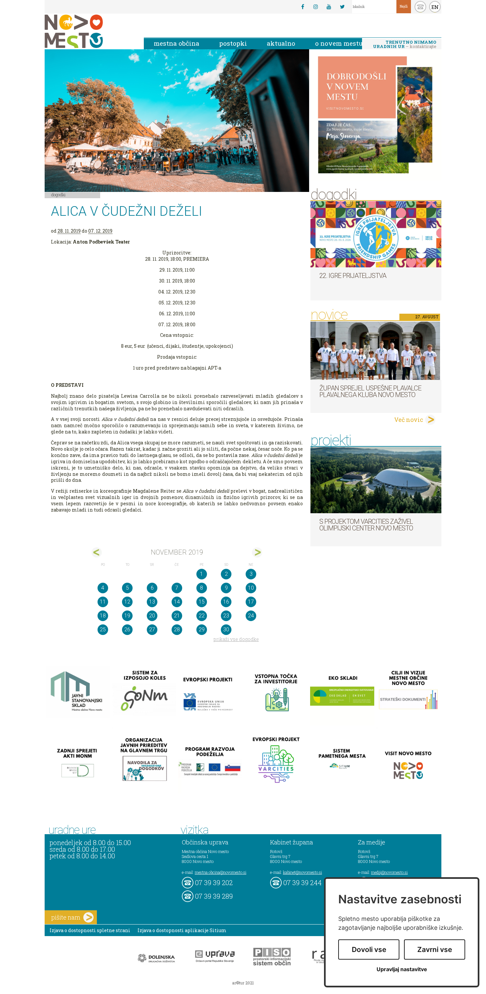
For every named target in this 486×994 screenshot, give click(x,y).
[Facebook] (302, 6)
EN (435, 7)
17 (251, 602)
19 (127, 615)
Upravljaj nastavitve (402, 969)
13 (152, 602)
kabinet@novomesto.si (302, 872)
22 (202, 615)
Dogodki (58, 195)
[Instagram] (315, 6)
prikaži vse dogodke (236, 639)
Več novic (408, 420)
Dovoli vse (369, 949)
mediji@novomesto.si (389, 872)
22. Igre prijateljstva (352, 276)
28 (177, 629)
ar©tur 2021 (243, 982)
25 (103, 629)
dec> (257, 552)
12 (127, 602)
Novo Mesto (89, 31)
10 (251, 588)
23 (226, 615)
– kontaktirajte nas (404, 44)
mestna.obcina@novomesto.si (220, 872)
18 (103, 615)
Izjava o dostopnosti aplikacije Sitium (182, 930)
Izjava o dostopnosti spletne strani (90, 930)
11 (103, 602)
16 (226, 602)
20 (152, 615)
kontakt (420, 7)
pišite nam (65, 917)
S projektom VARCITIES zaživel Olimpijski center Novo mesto (366, 525)
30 (226, 629)
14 (177, 602)
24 (251, 615)
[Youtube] (329, 6)
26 (127, 629)
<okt (97, 552)
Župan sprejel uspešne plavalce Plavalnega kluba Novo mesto (370, 391)
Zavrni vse (434, 949)
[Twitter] (342, 6)
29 (202, 629)
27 (152, 629)
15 (202, 602)
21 (177, 615)
